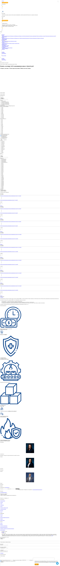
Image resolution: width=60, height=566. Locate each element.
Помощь (8, 45)
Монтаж (3, 37)
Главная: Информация (5, 46)
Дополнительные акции (7, 41)
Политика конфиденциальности (4, 517)
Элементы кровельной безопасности (24, 38)
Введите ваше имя (2, 560)
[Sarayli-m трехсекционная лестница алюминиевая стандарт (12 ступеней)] (30, 260)
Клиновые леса (12, 38)
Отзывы (3, 532)
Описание (1, 297)
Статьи (3, 45)
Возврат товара (2, 520)
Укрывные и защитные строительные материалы (7, 528)
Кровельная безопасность (3, 527)
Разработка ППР (4, 39)
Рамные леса (3, 38)
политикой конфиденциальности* (37, 489)
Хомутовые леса (8, 38)
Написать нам (5, 2)
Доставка (3, 42)
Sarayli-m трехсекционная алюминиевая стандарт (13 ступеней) (9, 277)
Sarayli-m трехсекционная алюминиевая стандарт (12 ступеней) (9, 264)
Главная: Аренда (4, 36)
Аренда (3, 35)
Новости (5, 45)
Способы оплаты (17, 43)
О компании (3, 47)
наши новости (7, 487)
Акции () (3, 40)
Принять (37, 564)
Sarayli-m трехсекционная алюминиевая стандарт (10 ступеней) (9, 238)
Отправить (1, 553)
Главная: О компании (5, 48)
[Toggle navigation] (0, 33)
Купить (1, 205)
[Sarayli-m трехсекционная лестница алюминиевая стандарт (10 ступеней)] (30, 234)
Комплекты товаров (13, 41)
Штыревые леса (17, 38)
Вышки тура (39, 38)
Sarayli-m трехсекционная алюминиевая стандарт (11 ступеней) (9, 251)
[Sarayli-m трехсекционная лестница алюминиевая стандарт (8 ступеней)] (30, 208)
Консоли (42, 38)
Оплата (1, 506)
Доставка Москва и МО (5, 43)
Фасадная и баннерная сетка (34, 38)
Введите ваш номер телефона (17, 560)
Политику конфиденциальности (53, 562)
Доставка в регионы (11, 43)
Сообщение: (31, 560)
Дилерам (11, 47)
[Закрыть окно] (58, 1)
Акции (3, 41)
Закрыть (2, 538)
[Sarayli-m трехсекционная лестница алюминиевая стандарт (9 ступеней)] (30, 221)
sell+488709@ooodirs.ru (3, 492)
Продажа (3, 34)
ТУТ (52, 535)
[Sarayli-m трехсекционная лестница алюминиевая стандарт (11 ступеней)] (30, 247)
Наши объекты (8, 47)
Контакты (3, 49)
